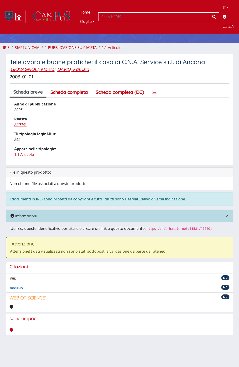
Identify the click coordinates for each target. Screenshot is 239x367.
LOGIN (228, 26)
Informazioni (25, 215)
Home (85, 12)
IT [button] (224, 7)
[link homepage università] (51, 16)
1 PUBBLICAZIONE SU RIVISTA (71, 47)
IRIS (6, 47)
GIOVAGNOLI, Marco (32, 69)
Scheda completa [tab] (69, 92)
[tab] (154, 92)
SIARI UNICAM (27, 47)
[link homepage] (14, 16)
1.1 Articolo (112, 47)
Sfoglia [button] (86, 21)
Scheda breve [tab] (28, 92)
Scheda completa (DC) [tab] (120, 92)
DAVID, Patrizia (73, 69)
